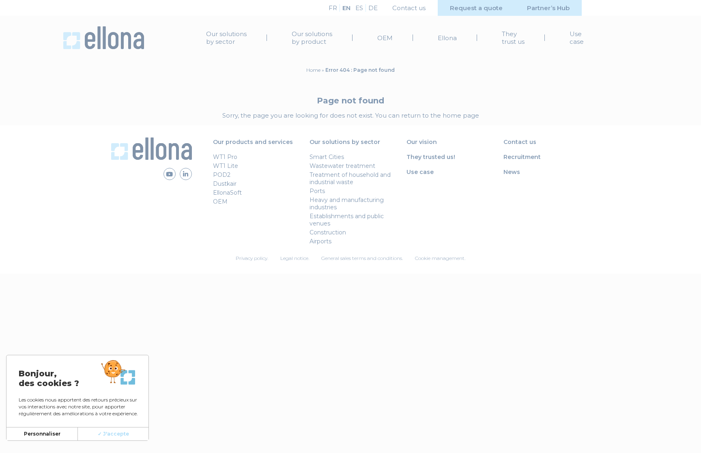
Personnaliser (42, 434)
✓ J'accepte (113, 434)
